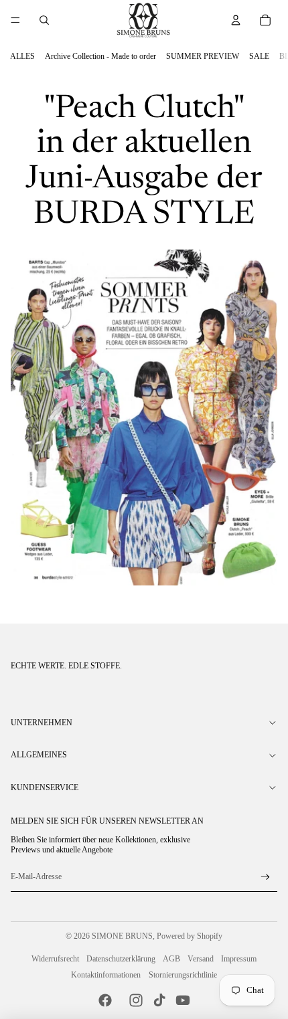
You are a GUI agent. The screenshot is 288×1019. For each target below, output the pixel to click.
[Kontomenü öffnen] (235, 20)
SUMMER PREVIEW (202, 56)
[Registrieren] (265, 877)
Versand (201, 958)
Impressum (239, 958)
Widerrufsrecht (55, 958)
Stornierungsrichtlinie (183, 975)
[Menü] (15, 20)
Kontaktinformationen (106, 975)
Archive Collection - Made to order (100, 56)
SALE (259, 56)
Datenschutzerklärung (120, 958)
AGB (171, 958)
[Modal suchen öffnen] (44, 20)
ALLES (22, 56)
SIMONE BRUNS (122, 936)
